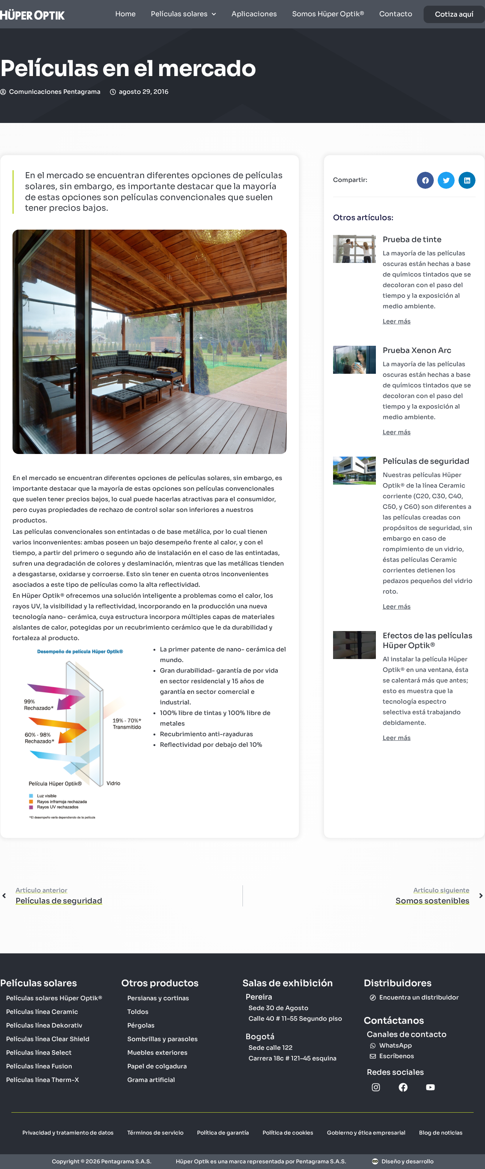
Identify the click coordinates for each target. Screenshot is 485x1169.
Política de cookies (288, 1132)
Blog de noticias (441, 1132)
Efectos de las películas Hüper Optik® (427, 640)
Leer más (397, 321)
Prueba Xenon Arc (417, 350)
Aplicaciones (254, 14)
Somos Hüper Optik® (328, 14)
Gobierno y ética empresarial (366, 1132)
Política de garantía (223, 1132)
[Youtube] (430, 1087)
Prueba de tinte (412, 239)
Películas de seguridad (426, 461)
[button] (425, 180)
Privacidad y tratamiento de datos (68, 1132)
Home (125, 14)
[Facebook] (403, 1087)
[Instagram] (376, 1087)
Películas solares (179, 14)
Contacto (395, 14)
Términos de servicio (155, 1132)
